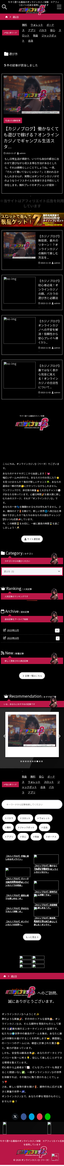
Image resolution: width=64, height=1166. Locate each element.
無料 (24, 25)
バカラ (43, 30)
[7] (35, 761)
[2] (23, 761)
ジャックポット (27, 827)
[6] (32, 761)
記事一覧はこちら (33, 675)
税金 (35, 35)
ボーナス (52, 836)
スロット (49, 782)
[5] (30, 761)
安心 (52, 30)
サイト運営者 (33, 538)
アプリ (32, 30)
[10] (42, 761)
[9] (39, 761)
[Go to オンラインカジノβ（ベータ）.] (6, 16)
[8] (37, 761)
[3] (25, 761)
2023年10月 (32, 637)
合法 (30, 40)
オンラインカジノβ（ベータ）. (36, 1159)
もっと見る (31, 936)
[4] (28, 761)
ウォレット (37, 25)
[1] (21, 761)
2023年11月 (32, 630)
